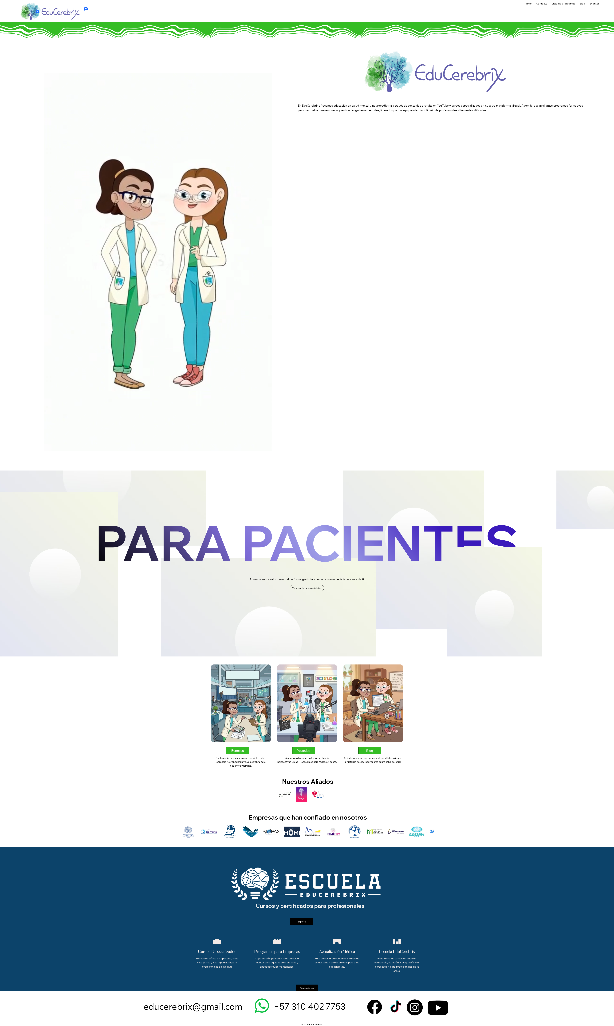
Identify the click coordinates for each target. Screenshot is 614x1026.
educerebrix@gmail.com (193, 1006)
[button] (37, 11)
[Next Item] (426, 832)
